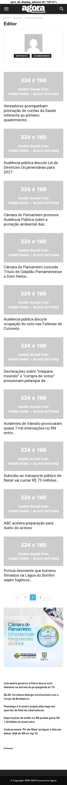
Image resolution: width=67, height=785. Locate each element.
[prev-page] (17, 597)
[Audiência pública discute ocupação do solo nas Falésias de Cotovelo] (33, 300)
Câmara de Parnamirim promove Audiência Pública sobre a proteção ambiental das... (31, 219)
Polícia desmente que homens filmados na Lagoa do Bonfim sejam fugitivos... (30, 575)
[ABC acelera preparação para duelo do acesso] (33, 503)
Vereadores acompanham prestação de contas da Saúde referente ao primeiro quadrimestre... (30, 113)
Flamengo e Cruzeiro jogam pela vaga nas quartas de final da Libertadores (29, 708)
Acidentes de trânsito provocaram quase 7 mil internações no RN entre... (33, 428)
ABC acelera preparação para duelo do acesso (28, 525)
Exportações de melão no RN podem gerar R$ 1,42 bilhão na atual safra (32, 719)
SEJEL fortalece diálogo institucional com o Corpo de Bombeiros (31, 696)
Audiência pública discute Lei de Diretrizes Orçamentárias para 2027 (31, 167)
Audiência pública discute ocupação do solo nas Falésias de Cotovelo (33, 324)
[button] (6, 9)
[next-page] (48, 597)
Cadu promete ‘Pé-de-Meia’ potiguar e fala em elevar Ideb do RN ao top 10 (32, 731)
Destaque (8, 748)
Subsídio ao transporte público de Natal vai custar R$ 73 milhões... (32, 478)
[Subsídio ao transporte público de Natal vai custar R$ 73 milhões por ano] (33, 456)
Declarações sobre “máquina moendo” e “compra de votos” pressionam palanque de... (29, 376)
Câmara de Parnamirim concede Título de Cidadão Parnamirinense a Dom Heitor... (33, 272)
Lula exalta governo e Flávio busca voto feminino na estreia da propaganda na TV (29, 685)
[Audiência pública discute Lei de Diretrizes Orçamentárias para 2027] (33, 143)
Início (7, 17)
